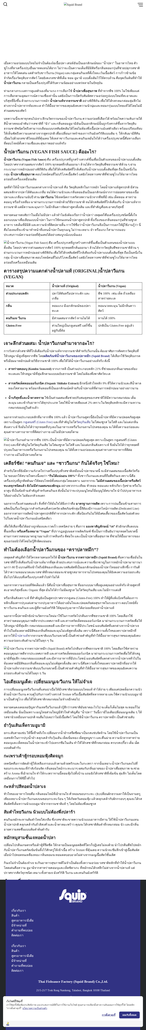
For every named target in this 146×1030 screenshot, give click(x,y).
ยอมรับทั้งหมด (129, 1014)
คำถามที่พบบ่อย (22, 930)
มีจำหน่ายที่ (19, 925)
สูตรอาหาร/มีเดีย (22, 920)
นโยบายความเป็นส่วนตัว (34, 1008)
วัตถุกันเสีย (83, 422)
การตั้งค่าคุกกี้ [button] (108, 1014)
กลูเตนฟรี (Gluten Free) (38, 422)
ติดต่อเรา (17, 935)
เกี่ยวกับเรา (18, 910)
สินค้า (15, 915)
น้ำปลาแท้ (21, 635)
